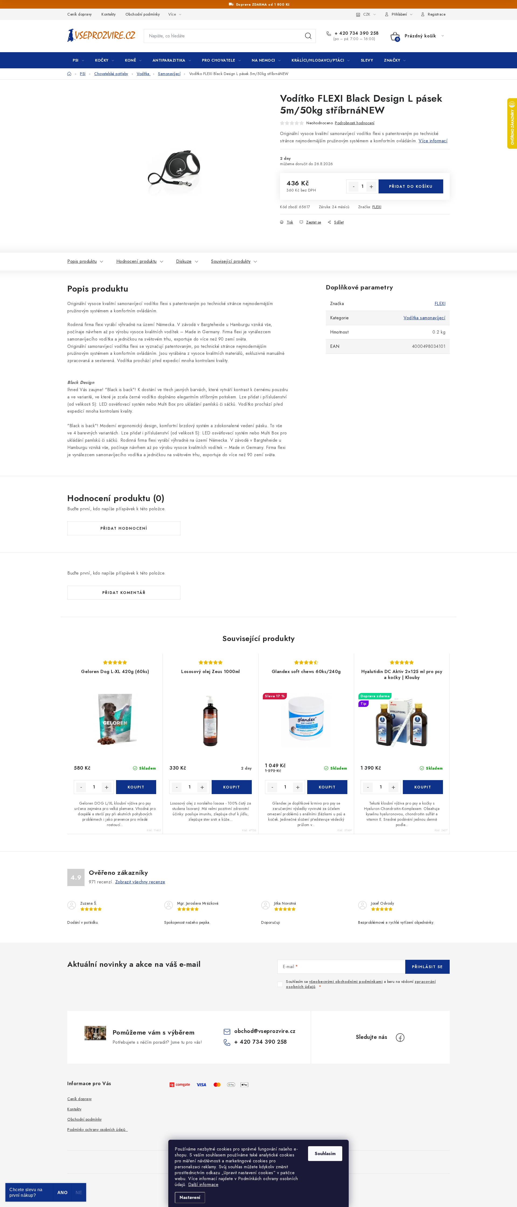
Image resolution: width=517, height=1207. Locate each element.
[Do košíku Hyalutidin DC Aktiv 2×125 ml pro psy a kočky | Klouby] (423, 787)
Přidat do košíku (411, 186)
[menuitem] (78, 60)
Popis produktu (82, 261)
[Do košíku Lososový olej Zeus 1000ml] (232, 787)
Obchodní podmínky (142, 14)
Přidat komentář (124, 592)
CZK (366, 14)
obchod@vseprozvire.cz (265, 1031)
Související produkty (230, 261)
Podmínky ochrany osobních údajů (97, 1129)
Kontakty (109, 14)
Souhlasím (325, 1154)
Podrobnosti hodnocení (355, 123)
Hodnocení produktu (136, 261)
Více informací (433, 141)
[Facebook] (400, 1037)
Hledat (308, 36)
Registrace (436, 14)
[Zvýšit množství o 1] (371, 187)
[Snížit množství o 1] (353, 187)
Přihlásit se (427, 966)
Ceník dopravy (79, 14)
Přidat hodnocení (123, 528)
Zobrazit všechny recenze (140, 882)
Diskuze (184, 261)
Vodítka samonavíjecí (424, 318)
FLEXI (377, 207)
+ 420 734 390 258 (356, 33)
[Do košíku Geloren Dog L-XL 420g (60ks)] (136, 787)
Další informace (203, 1184)
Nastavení (190, 1197)
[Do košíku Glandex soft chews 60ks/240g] (327, 787)
